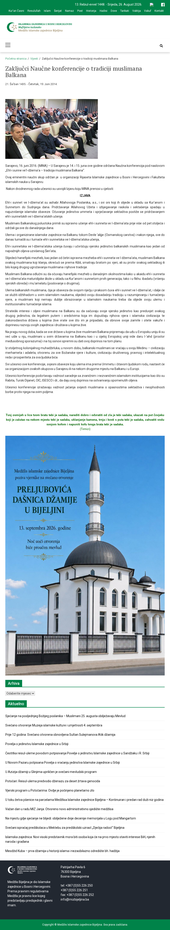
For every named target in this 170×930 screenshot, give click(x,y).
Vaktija (136, 10)
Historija (91, 10)
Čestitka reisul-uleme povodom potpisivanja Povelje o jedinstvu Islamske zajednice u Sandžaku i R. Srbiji (77, 753)
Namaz (69, 10)
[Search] (161, 46)
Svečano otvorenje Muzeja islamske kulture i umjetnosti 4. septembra (53, 725)
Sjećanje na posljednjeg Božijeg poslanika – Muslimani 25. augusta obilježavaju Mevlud (65, 716)
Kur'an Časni (16, 10)
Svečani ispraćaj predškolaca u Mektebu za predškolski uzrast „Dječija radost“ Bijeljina (64, 827)
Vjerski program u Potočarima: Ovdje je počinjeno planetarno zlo (49, 790)
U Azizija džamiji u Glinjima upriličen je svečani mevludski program (51, 772)
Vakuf (147, 10)
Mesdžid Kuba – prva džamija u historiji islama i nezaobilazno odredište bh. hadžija (62, 851)
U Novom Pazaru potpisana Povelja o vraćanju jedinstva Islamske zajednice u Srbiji (62, 762)
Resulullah (34, 10)
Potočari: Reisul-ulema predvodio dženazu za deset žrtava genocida (52, 781)
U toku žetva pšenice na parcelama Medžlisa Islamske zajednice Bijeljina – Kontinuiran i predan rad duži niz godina (84, 800)
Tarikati (124, 10)
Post (80, 10)
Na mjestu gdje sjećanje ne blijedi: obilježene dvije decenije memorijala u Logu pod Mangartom (70, 818)
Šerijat (58, 10)
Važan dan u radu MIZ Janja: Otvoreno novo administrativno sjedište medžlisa (59, 809)
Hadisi (103, 10)
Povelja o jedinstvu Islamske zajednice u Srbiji (36, 744)
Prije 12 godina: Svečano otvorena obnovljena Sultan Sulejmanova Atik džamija (60, 734)
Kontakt (159, 10)
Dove (114, 10)
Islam (47, 10)
